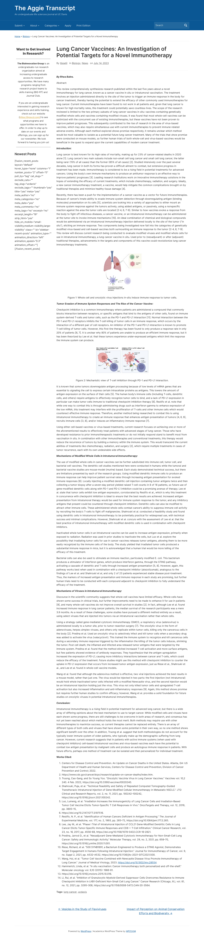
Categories (51, 25)
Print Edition (83, 25)
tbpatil (63, 63)
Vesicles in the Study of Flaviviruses (82, 909)
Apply (68, 25)
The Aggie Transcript (45, 8)
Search (185, 25)
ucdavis (82, 891)
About (33, 25)
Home (17, 36)
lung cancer (70, 891)
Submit (19, 25)
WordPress (86, 931)
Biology (26, 36)
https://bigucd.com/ (30, 117)
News (85, 63)
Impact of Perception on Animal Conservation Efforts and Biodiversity (156, 911)
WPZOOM (131, 931)
